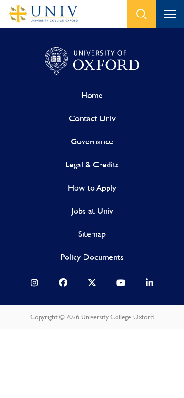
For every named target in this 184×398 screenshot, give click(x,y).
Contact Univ (92, 118)
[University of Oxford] (92, 61)
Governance (92, 141)
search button (141, 14)
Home (92, 95)
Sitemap (92, 234)
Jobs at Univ (92, 211)
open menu (170, 14)
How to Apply (92, 187)
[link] (34, 285)
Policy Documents (92, 257)
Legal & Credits (92, 164)
